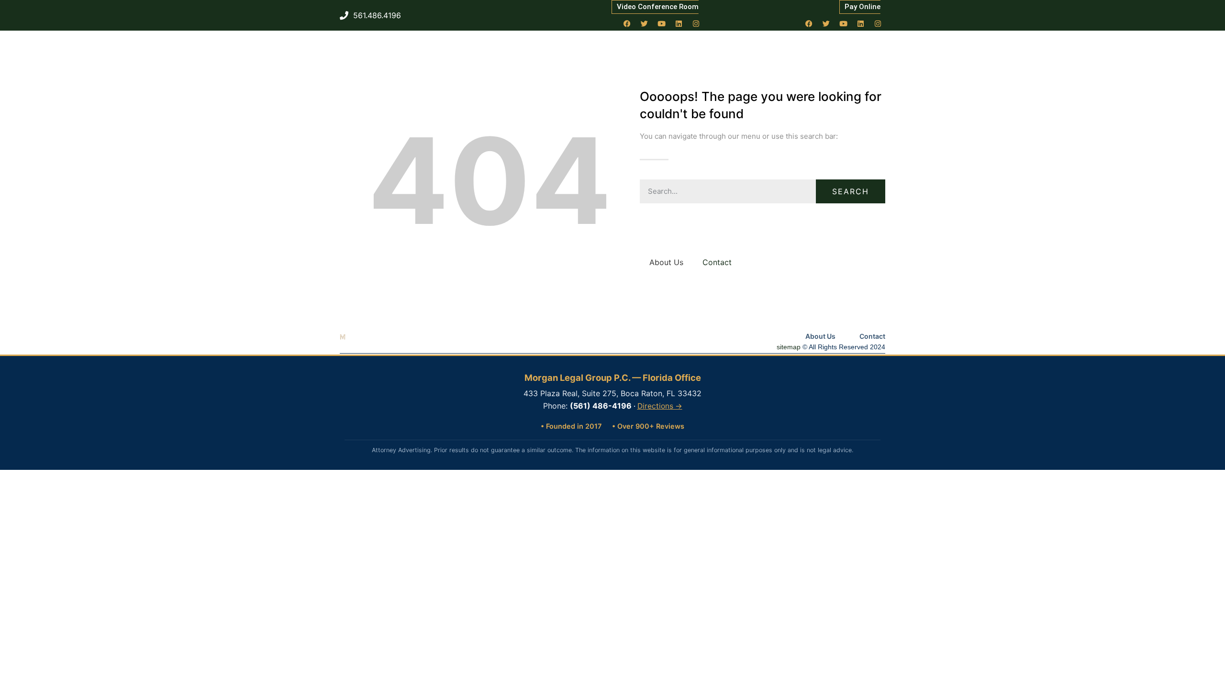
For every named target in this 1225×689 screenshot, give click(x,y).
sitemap (789, 347)
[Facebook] (627, 23)
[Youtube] (662, 23)
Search (850, 191)
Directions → (659, 406)
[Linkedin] (679, 23)
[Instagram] (696, 23)
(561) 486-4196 (601, 406)
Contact (717, 262)
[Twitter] (644, 23)
